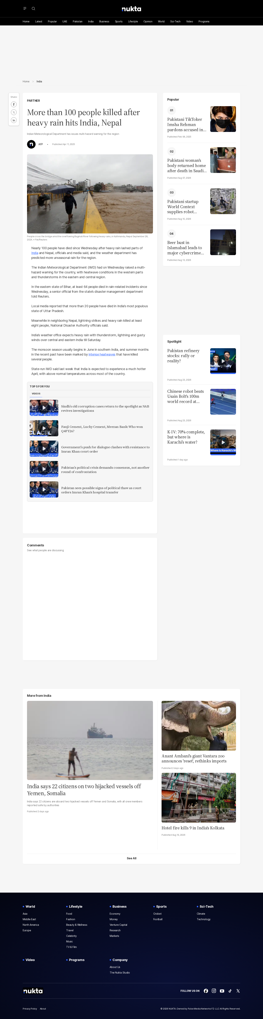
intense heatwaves (102, 354)
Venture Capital (118, 924)
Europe (27, 930)
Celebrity (71, 935)
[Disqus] (90, 604)
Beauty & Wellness (76, 924)
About (43, 1008)
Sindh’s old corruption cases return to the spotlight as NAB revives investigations (105, 408)
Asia (25, 913)
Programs (204, 21)
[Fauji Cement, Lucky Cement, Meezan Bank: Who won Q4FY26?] (44, 428)
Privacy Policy (30, 1008)
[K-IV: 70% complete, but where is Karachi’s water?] (223, 442)
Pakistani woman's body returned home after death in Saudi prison (186, 165)
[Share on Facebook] (14, 104)
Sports (119, 21)
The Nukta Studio (120, 972)
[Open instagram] (214, 991)
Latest (38, 21)
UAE (64, 21)
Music (69, 941)
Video (189, 21)
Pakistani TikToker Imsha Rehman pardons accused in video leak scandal (185, 124)
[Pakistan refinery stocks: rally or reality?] (223, 360)
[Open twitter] (238, 991)
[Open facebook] (206, 991)
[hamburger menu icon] (25, 8)
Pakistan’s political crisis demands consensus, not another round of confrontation (105, 469)
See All (131, 858)
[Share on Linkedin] (14, 120)
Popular (52, 21)
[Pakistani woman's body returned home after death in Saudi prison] (223, 159)
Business (104, 21)
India (91, 21)
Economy (115, 913)
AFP (40, 144)
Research (115, 930)
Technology (204, 919)
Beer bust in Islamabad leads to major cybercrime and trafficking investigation (184, 247)
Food (69, 913)
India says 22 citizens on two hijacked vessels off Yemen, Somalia (84, 789)
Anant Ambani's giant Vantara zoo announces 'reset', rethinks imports (194, 758)
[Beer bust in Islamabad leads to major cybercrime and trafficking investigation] (223, 242)
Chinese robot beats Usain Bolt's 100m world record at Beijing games (185, 396)
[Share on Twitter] (14, 112)
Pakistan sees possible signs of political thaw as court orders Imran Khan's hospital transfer (101, 490)
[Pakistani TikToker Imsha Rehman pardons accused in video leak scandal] (223, 118)
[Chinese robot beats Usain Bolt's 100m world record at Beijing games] (223, 401)
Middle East (29, 919)
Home (26, 21)
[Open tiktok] (230, 991)
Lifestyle (133, 21)
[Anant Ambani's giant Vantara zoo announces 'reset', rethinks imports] (199, 725)
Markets (114, 935)
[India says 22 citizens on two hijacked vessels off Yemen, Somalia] (90, 740)
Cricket (157, 913)
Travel (69, 930)
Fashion (70, 919)
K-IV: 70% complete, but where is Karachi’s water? (186, 437)
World (161, 21)
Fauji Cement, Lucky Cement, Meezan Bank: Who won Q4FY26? (102, 429)
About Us (115, 967)
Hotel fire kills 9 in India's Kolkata (193, 828)
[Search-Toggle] (33, 8)
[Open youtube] (222, 991)
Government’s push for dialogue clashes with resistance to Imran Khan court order (105, 449)
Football (157, 919)
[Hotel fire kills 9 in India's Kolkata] (199, 797)
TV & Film (71, 946)
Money (114, 919)
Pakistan (77, 21)
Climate (201, 913)
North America (31, 924)
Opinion (147, 21)
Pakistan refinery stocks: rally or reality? (183, 356)
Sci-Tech (175, 21)
